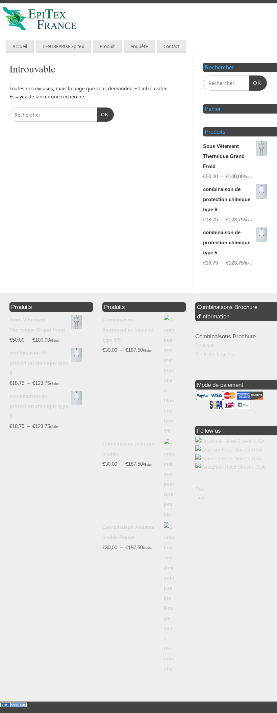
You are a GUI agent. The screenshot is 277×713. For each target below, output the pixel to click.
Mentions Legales (214, 353)
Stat (199, 489)
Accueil (19, 46)
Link (199, 497)
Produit (107, 46)
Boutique (205, 345)
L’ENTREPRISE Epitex (63, 46)
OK (102, 114)
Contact (171, 46)
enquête (139, 46)
